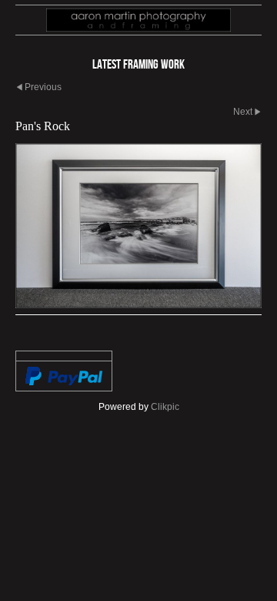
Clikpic (165, 406)
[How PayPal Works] (63, 376)
